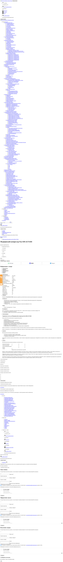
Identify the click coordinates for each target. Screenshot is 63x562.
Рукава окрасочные (11, 108)
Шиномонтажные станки (12, 121)
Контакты (4, 220)
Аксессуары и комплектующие (11, 151)
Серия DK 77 (10, 204)
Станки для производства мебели (10, 207)
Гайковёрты (8, 95)
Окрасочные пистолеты (12, 107)
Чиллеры (7, 127)
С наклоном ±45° (11, 205)
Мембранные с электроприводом (11, 104)
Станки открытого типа (12, 186)
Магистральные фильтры (12, 67)
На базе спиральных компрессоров (14, 130)
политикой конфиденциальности (31, 485)
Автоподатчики (9, 182)
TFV (9, 167)
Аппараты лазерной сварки (11, 206)
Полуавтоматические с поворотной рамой (15, 197)
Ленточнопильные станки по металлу (12, 195)
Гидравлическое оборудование (11, 126)
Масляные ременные (9, 60)
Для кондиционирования (12, 129)
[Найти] (10, 222)
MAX (5, 13)
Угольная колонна (11, 73)
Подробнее (2, 387)
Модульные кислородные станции (12, 141)
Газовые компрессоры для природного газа (15, 118)
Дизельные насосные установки (9, 170)
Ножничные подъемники (10, 135)
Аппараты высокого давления (11, 111)
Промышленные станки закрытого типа (15, 187)
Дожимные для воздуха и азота (13, 50)
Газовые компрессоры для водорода (14, 117)
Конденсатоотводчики (12, 70)
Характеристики (5, 268)
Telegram (5, 12)
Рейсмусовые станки (9, 174)
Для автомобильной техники (13, 91)
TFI (8, 168)
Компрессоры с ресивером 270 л (13, 58)
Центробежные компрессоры (9, 64)
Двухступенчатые (9, 34)
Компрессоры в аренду (8, 169)
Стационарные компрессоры (11, 62)
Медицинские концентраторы (11, 143)
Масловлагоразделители (12, 72)
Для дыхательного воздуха (10, 163)
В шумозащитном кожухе (10, 47)
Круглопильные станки (10, 172)
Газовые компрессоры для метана (13, 115)
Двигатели (8, 90)
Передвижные (8, 32)
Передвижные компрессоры (11, 63)
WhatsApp (5, 10)
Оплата (5, 210)
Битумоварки (8, 137)
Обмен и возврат (7, 211)
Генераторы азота (9, 138)
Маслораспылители (9, 75)
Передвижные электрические (11, 35)
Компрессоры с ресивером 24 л (13, 54)
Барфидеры (10, 193)
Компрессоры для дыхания (12, 119)
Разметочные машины (10, 110)
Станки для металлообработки (9, 414)
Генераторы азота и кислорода (9, 407)
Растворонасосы (9, 125)
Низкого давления (9, 28)
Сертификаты (6, 218)
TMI (9, 166)
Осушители (6, 65)
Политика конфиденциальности (9, 213)
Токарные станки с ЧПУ (10, 191)
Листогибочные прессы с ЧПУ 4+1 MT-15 (15, 202)
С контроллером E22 (11, 201)
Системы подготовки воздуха (9, 66)
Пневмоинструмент (7, 94)
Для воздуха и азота (11, 160)
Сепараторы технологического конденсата (15, 71)
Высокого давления (9, 29)
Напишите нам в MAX (9, 447)
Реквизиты (6, 216)
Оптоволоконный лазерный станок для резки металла (17, 190)
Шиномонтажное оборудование (11, 120)
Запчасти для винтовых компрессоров (12, 83)
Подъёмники (10, 123)
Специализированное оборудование (10, 112)
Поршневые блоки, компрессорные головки (15, 80)
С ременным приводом (10, 23)
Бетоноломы (8, 97)
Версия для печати (3, 236)
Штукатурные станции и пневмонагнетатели (14, 124)
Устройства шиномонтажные (13, 122)
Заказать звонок (3, 19)
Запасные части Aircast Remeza (13, 81)
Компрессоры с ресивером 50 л (13, 55)
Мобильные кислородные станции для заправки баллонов (16, 142)
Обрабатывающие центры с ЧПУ (11, 194)
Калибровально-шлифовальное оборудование (14, 179)
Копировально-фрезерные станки (12, 176)
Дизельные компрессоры (8, 61)
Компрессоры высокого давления (12, 159)
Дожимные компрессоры (10, 30)
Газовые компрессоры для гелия (13, 116)
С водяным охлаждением (12, 162)
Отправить (2, 495)
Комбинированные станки (10, 175)
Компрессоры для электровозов (13, 114)
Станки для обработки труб (13, 188)
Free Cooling (10, 131)
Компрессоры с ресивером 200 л (13, 57)
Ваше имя (12, 474)
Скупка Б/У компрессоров (8, 157)
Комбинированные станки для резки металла (15, 189)
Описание (4, 269)
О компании (6, 217)
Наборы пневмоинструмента (11, 100)
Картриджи (10, 68)
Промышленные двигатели (12, 92)
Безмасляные (8, 31)
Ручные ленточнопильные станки (14, 196)
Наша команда (6, 219)
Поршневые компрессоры (8, 40)
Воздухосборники (9, 77)
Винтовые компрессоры (8, 22)
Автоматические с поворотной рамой (14, 199)
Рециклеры (8, 134)
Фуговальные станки (9, 173)
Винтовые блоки (11, 87)
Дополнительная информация (15, 483)
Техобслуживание (5, 270)
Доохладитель (8, 76)
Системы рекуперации (10, 155)
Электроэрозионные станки (11, 203)
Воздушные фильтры (11, 84)
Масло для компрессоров (10, 89)
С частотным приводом (10, 25)
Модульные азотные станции (11, 140)
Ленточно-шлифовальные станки (11, 181)
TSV (9, 165)
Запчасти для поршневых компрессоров (13, 79)
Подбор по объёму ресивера (11, 53)
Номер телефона (13, 477)
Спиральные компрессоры (8, 36)
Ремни (9, 88)
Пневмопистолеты (9, 101)
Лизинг (5, 424)
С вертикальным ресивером (11, 44)
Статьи (5, 215)
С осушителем (8, 27)
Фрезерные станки (9, 184)
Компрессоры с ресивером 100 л (13, 56)
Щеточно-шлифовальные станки (11, 180)
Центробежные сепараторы (12, 69)
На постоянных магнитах (10, 33)
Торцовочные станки (9, 177)
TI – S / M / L (10, 164)
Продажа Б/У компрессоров (9, 156)
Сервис (5, 423)
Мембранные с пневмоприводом (11, 105)
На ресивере (8, 26)
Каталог (6, 21)
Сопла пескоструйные (12, 152)
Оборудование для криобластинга (12, 136)
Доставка (5, 209)
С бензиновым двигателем (10, 52)
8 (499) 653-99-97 (6, 15)
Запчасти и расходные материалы (10, 78)
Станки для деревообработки (9, 171)
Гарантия (5, 212)
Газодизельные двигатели (12, 93)
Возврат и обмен (7, 420)
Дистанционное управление (13, 154)
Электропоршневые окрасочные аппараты (13, 103)
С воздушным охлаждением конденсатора (15, 128)
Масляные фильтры (11, 85)
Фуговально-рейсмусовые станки (12, 183)
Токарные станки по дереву (11, 178)
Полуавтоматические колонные (13, 198)
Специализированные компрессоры (10, 158)
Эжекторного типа (11, 147)
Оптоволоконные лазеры (10, 185)
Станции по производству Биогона (12, 144)
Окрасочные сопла (11, 109)
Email (11, 481)
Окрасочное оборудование (8, 102)
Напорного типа (11, 146)
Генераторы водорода (10, 139)
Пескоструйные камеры (10, 148)
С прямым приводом (9, 24)
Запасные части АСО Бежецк (13, 82)
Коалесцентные (10, 74)
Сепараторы (10, 86)
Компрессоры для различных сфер (12, 113)
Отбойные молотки (9, 96)
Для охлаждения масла (12, 133)
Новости (5, 214)
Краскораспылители (9, 99)
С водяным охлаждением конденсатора (14, 132)
